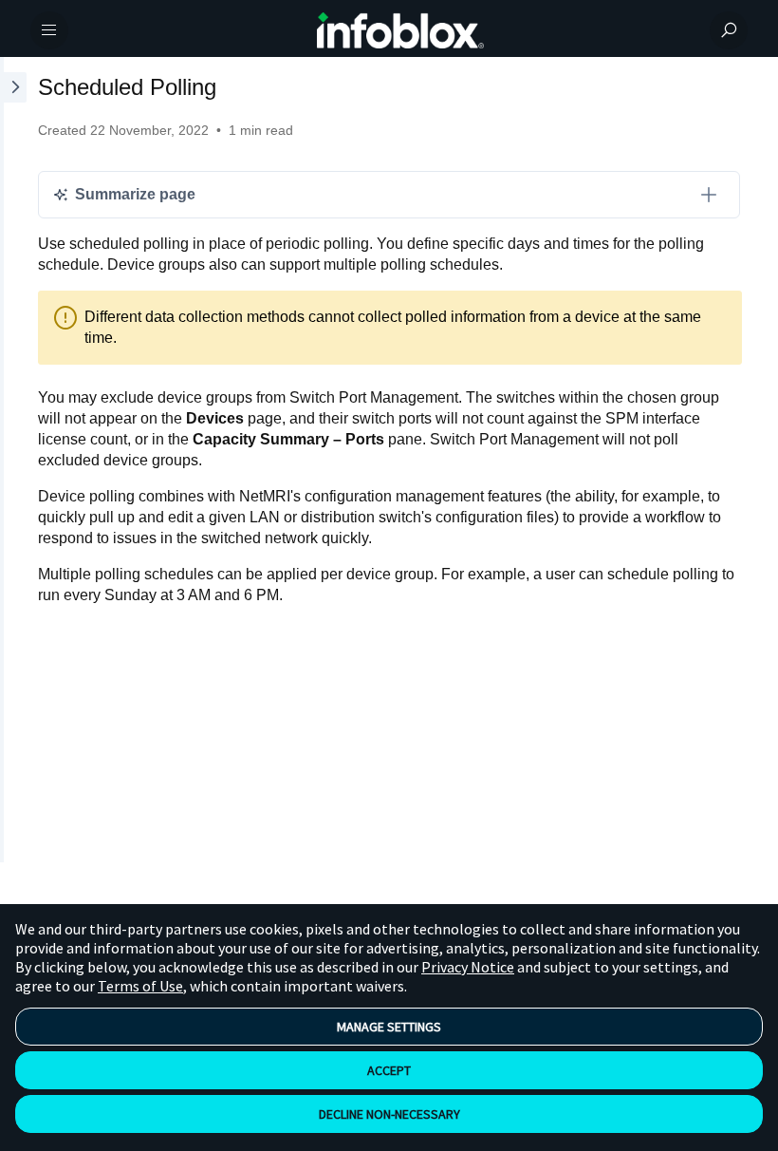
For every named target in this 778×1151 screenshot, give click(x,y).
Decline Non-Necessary (389, 1114)
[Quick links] (400, 30)
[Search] (729, 30)
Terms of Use (140, 985)
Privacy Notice (467, 966)
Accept (389, 1070)
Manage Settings (389, 1026)
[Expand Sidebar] (13, 459)
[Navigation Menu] (49, 30)
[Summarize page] (709, 194)
